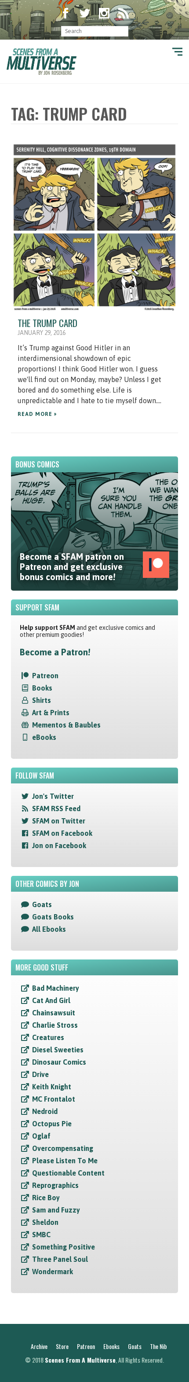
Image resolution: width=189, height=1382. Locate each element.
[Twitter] (84, 14)
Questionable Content (68, 1173)
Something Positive (63, 1247)
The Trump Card (47, 323)
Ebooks (111, 1346)
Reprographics (55, 1185)
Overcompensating (62, 1148)
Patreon (45, 676)
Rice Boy (46, 1198)
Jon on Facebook (59, 845)
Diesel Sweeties (58, 1050)
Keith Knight (51, 1087)
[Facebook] (65, 14)
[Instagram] (104, 14)
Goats (42, 904)
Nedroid (45, 1111)
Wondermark (52, 1271)
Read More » (37, 414)
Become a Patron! (55, 652)
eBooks (44, 737)
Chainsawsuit (53, 1013)
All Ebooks (49, 929)
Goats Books (53, 917)
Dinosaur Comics (59, 1062)
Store (62, 1346)
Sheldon (45, 1222)
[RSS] (123, 14)
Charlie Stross (55, 1025)
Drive (40, 1074)
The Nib (158, 1346)
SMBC (41, 1235)
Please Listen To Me (65, 1161)
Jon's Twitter (53, 796)
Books (42, 688)
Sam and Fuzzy (56, 1210)
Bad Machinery (55, 988)
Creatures (48, 1037)
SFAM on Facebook (62, 833)
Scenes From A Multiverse (80, 1359)
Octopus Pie (52, 1124)
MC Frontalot (53, 1099)
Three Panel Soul (60, 1259)
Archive (39, 1346)
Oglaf (41, 1136)
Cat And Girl (51, 1000)
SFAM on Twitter (58, 821)
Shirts (41, 700)
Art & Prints (50, 713)
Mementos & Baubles (66, 725)
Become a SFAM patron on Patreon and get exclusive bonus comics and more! (72, 566)
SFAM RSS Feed (56, 808)
